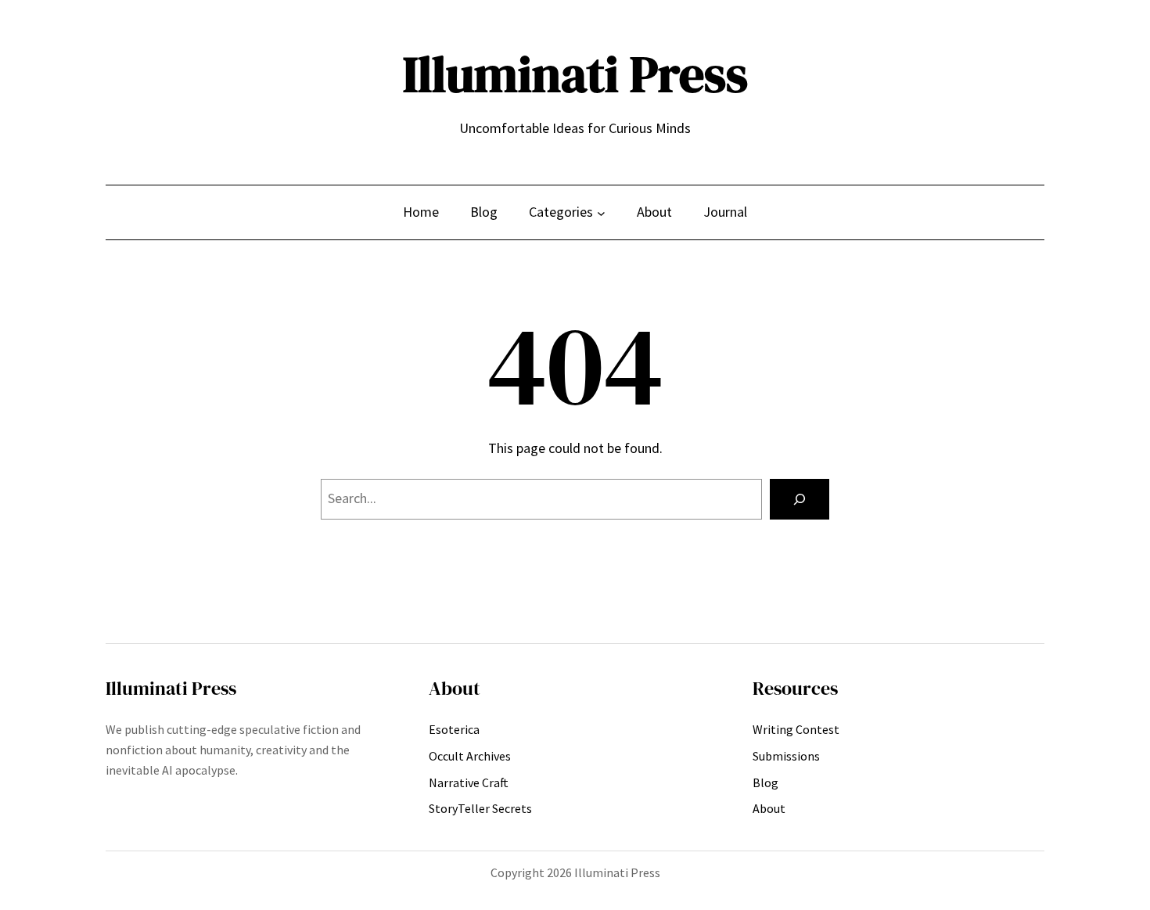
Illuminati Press (575, 74)
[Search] (799, 499)
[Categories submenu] (601, 212)
